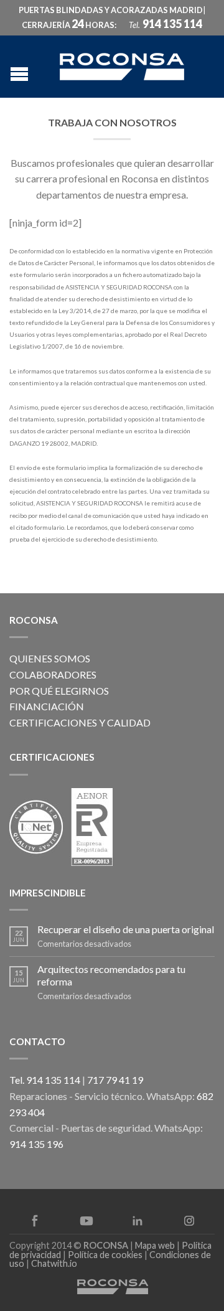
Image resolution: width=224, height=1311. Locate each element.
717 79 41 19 (115, 1080)
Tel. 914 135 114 (44, 1080)
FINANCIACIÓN (46, 706)
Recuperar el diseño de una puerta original (125, 929)
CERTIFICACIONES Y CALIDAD (80, 722)
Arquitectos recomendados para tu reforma (111, 975)
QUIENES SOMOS (49, 658)
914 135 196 (36, 1144)
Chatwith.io (54, 1263)
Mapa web (155, 1245)
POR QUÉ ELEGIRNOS (59, 691)
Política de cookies (105, 1254)
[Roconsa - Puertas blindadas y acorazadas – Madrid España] (122, 65)
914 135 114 (172, 24)
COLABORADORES (52, 674)
